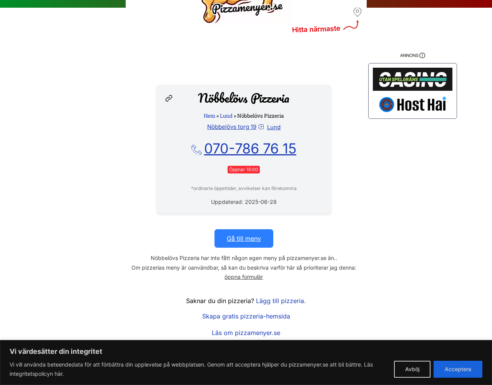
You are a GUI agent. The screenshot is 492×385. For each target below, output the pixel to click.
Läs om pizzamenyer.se (246, 333)
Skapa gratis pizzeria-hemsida (246, 316)
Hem (209, 115)
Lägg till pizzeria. (281, 301)
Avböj (412, 369)
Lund (226, 115)
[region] (246, 362)
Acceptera (458, 369)
